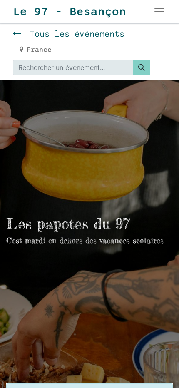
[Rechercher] (141, 67)
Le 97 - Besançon (69, 11)
